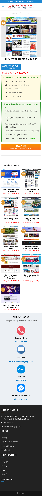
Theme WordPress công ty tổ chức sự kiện (11, 306)
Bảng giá (4, 462)
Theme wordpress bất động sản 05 (31, 219)
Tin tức (26, 13)
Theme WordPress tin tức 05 (31, 190)
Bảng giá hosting (7, 446)
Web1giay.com (21, 399)
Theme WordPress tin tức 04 (10, 247)
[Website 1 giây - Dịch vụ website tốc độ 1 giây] (21, 6)
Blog (3, 470)
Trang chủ (16, 13)
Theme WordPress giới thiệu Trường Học (31, 276)
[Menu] (2, 6)
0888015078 (21, 380)
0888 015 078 (21, 341)
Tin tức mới (5, 450)
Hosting (4, 466)
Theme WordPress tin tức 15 (10, 219)
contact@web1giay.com (21, 361)
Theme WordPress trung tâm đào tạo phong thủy (10, 276)
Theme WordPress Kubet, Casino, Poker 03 (31, 247)
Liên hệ (4, 438)
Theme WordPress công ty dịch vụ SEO (11, 190)
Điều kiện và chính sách (10, 442)
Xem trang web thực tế (11, 67)
